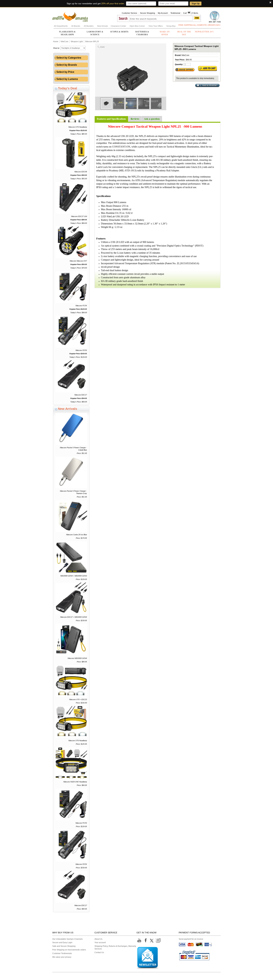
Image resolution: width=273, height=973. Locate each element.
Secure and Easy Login (62, 942)
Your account (100, 942)
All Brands (76, 26)
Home (55, 41)
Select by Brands (66, 64)
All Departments (61, 26)
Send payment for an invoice (191, 939)
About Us (98, 939)
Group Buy (171, 26)
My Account (163, 13)
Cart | (187, 13)
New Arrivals (102, 26)
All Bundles (89, 26)
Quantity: (179, 64)
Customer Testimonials (62, 953)
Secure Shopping (147, 13)
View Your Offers (156, 26)
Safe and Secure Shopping (64, 946)
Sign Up (196, 3)
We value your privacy (61, 957)
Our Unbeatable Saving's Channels (67, 939)
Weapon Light (77, 41)
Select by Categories (68, 57)
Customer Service (129, 13)
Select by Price (65, 72)
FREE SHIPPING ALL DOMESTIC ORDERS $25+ (199, 25)
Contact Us (99, 952)
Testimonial (175, 13)
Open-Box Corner (137, 26)
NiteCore (64, 41)
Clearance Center (119, 26)
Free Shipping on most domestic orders (69, 950)
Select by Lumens (67, 79)
